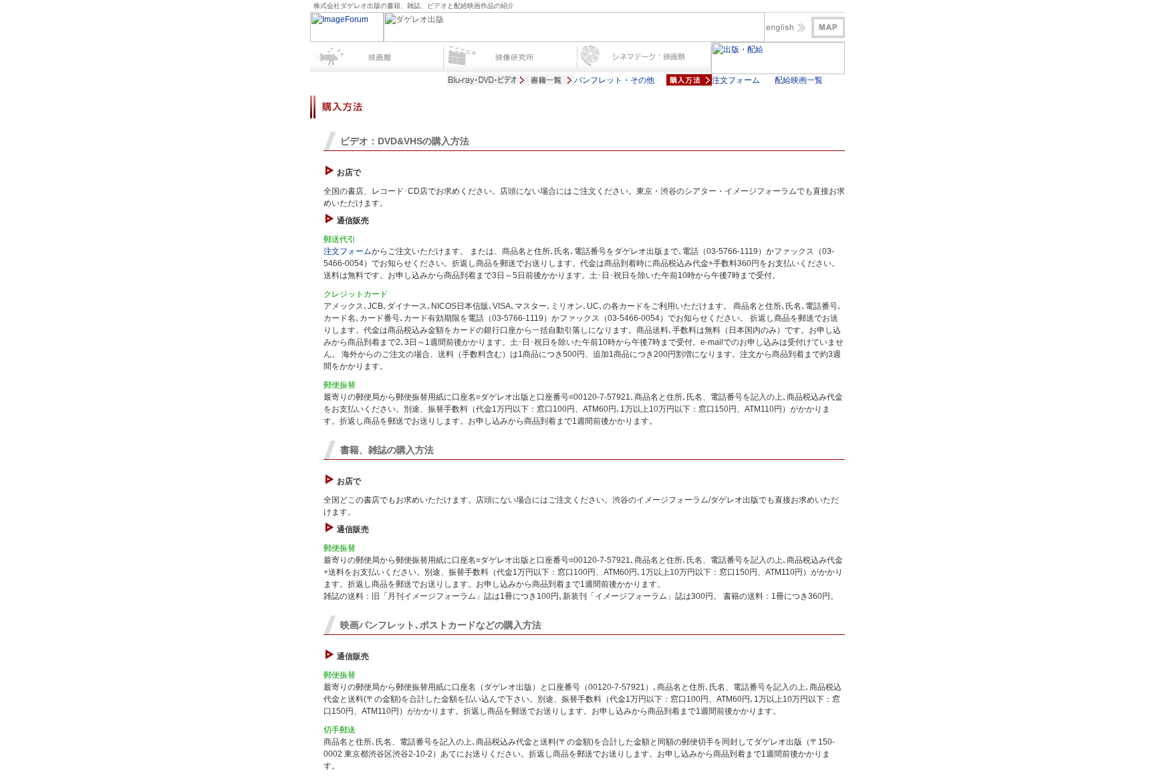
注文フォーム (348, 251)
